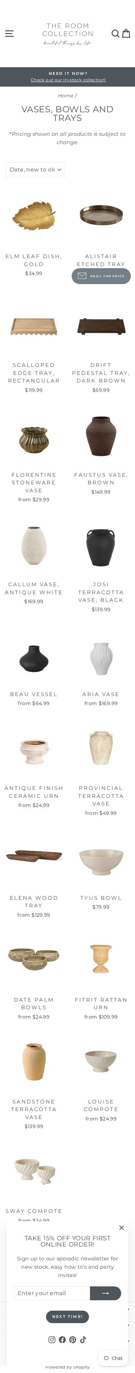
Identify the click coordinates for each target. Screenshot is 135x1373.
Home (66, 96)
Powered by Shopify (67, 1367)
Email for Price (107, 276)
